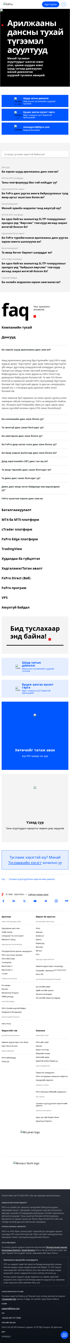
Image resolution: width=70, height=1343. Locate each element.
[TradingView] (66, 901)
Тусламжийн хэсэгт (25, 862)
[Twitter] (24, 901)
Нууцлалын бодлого (11, 1250)
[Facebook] (3, 901)
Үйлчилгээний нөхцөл (56, 1247)
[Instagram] (56, 901)
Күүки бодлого (28, 1250)
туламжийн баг (9, 1299)
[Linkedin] (13, 901)
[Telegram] (45, 901)
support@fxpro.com (11, 1308)
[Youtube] (35, 901)
